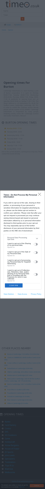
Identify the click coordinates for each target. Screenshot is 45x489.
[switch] (36, 244)
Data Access (22, 294)
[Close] (40, 195)
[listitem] (22, 238)
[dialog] (22, 244)
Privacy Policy (36, 294)
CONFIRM (13, 285)
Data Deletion (9, 294)
